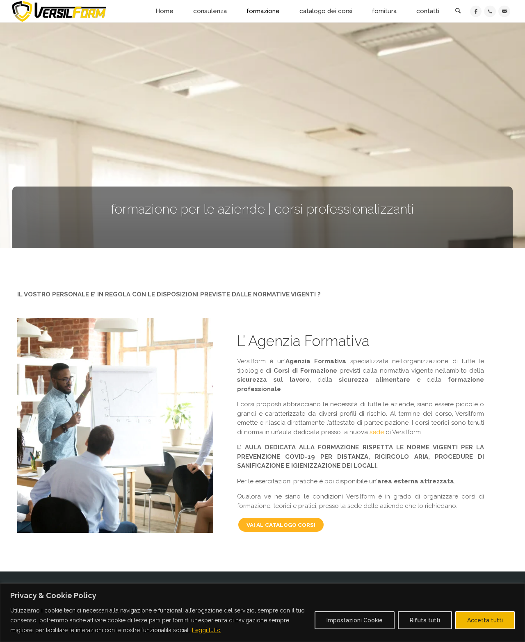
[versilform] (59, 11)
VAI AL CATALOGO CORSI (281, 524)
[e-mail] (504, 11)
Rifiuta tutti (425, 620)
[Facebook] (476, 11)
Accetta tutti (485, 620)
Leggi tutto (206, 630)
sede (378, 432)
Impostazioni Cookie (354, 620)
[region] (262, 612)
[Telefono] (490, 11)
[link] (458, 11)
